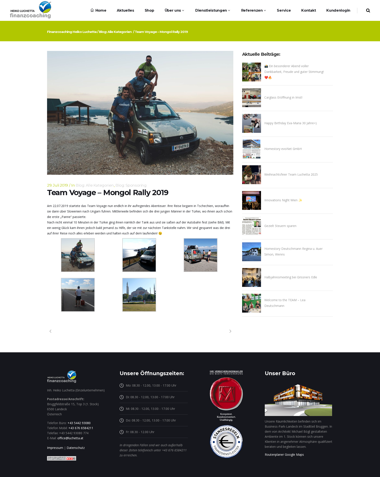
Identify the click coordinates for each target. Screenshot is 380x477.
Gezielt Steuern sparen (280, 226)
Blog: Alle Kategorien (115, 32)
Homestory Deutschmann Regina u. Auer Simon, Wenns (293, 251)
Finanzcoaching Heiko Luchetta (72, 32)
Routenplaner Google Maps (284, 454)
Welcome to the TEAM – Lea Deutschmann (284, 303)
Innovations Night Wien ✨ (283, 200)
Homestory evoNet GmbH (283, 149)
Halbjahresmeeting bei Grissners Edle (290, 277)
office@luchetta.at (70, 438)
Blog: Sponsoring (131, 185)
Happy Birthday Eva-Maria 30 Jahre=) (290, 123)
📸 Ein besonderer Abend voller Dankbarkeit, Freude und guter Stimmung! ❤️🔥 (294, 71)
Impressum (55, 448)
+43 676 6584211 (80, 428)
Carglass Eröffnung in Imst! (283, 97)
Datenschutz (76, 448)
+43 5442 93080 (79, 423)
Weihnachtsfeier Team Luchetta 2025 (291, 174)
